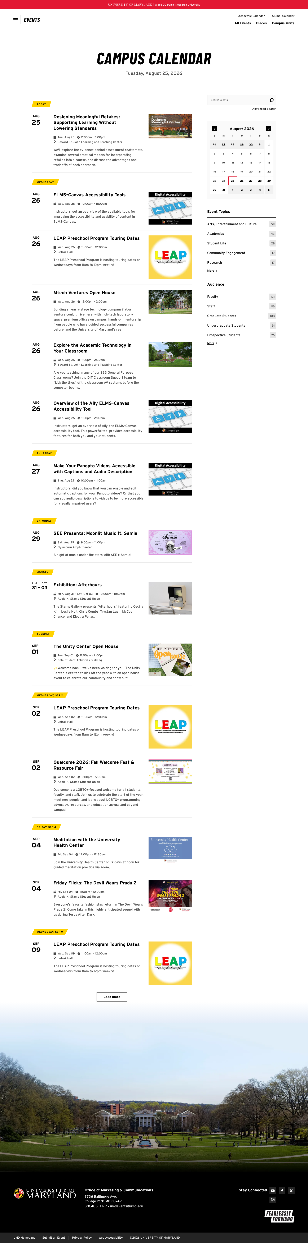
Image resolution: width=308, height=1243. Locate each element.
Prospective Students (241, 335)
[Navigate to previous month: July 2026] (214, 128)
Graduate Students (241, 316)
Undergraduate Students (241, 326)
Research (241, 263)
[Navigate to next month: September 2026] (268, 128)
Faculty (241, 297)
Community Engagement (241, 253)
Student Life (241, 244)
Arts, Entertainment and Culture (241, 224)
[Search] (271, 100)
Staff (241, 306)
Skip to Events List (257, 90)
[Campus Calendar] (32, 19)
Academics (241, 234)
